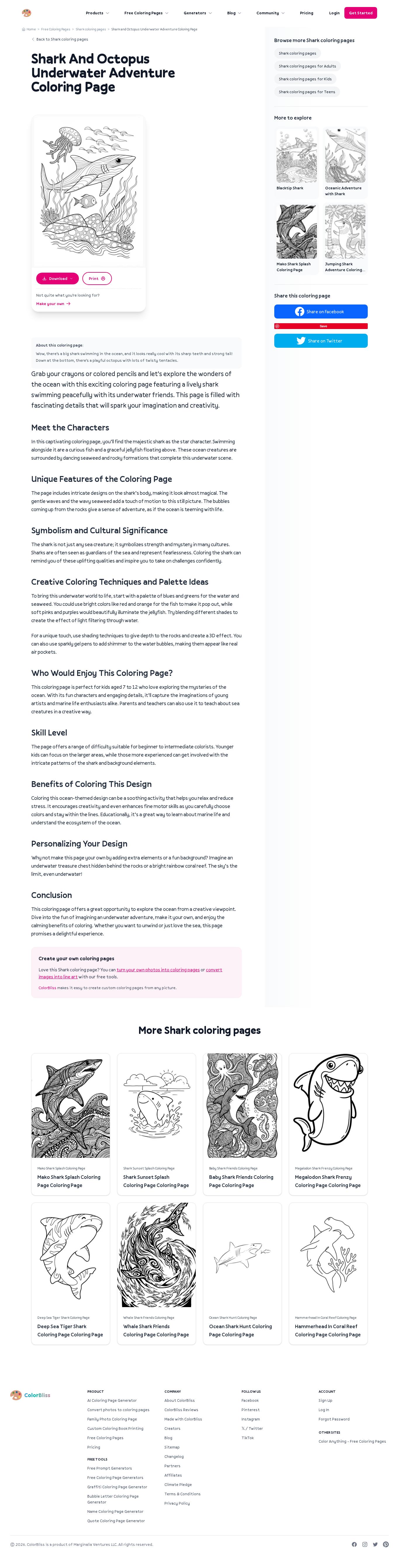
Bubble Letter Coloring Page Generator (113, 1499)
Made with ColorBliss (183, 1419)
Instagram (251, 1419)
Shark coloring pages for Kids (305, 79)
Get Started (360, 12)
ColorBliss (47, 987)
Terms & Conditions (182, 1493)
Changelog (174, 1456)
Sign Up (325, 1400)
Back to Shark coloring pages (62, 39)
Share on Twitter (325, 341)
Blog (231, 12)
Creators (172, 1428)
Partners (172, 1465)
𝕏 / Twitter (252, 1428)
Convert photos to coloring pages (118, 1409)
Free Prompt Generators (109, 1468)
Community (267, 12)
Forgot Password (334, 1419)
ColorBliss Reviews (181, 1409)
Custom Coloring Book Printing (115, 1428)
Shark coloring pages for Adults (307, 66)
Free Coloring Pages (143, 12)
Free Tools (97, 1459)
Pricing (306, 12)
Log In (324, 1409)
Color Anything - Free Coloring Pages (352, 1441)
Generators (195, 12)
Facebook (250, 1400)
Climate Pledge (178, 1484)
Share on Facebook (325, 311)
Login (334, 12)
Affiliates (173, 1475)
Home (31, 29)
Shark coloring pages (91, 29)
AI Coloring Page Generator (112, 1400)
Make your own (50, 303)
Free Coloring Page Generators (115, 1477)
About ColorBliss (179, 1400)
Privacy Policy (177, 1503)
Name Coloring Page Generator (115, 1511)
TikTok (248, 1437)
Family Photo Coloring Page (112, 1419)
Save (323, 326)
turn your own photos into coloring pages (158, 970)
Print (93, 278)
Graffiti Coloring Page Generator (117, 1486)
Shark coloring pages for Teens (307, 91)
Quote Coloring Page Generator (116, 1520)
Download (58, 278)
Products (94, 12)
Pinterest (251, 1409)
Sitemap (172, 1447)
